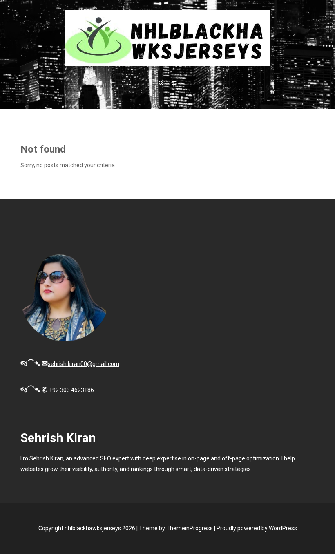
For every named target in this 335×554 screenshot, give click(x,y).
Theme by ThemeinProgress (176, 528)
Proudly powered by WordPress (257, 528)
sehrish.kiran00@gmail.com (83, 364)
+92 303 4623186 (71, 390)
